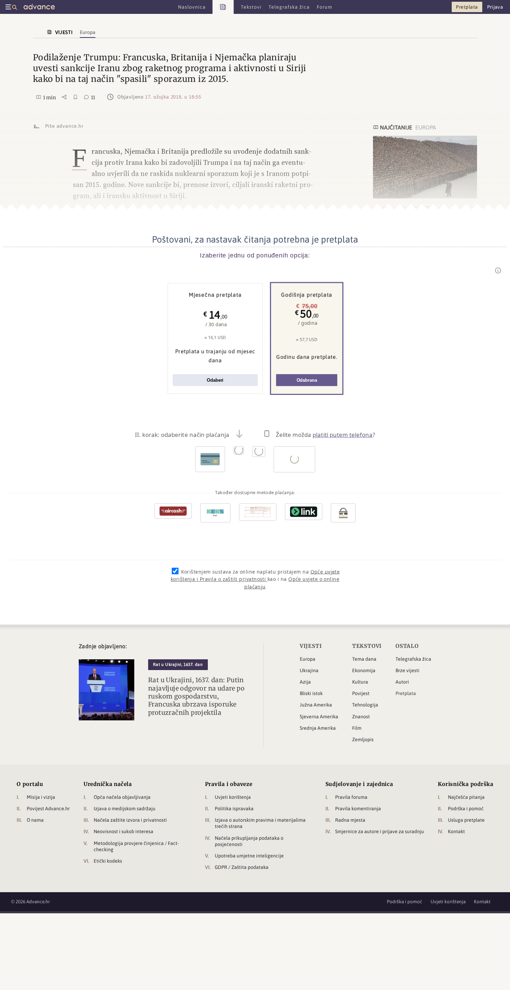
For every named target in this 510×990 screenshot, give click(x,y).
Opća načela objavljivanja (122, 797)
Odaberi (215, 380)
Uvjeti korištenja (233, 797)
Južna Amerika (316, 705)
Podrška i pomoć (466, 808)
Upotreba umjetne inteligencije (249, 855)
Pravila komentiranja (358, 808)
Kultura (360, 682)
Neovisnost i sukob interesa (123, 831)
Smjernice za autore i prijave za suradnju (379, 831)
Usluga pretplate (466, 820)
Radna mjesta (350, 820)
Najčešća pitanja (466, 797)
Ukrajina (309, 670)
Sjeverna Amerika (319, 716)
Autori (402, 682)
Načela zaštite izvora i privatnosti (130, 820)
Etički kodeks (108, 861)
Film (357, 728)
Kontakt (456, 831)
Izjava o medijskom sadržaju (124, 808)
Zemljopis (363, 739)
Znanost (361, 716)
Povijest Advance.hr (48, 808)
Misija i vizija (41, 797)
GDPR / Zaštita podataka (242, 867)
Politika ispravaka (234, 808)
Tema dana (364, 659)
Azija (305, 682)
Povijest (360, 693)
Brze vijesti (407, 670)
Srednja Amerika (318, 728)
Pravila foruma (351, 797)
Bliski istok (311, 693)
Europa (307, 659)
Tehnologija (365, 705)
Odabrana (307, 380)
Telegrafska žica (413, 659)
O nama (35, 820)
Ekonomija (363, 670)
